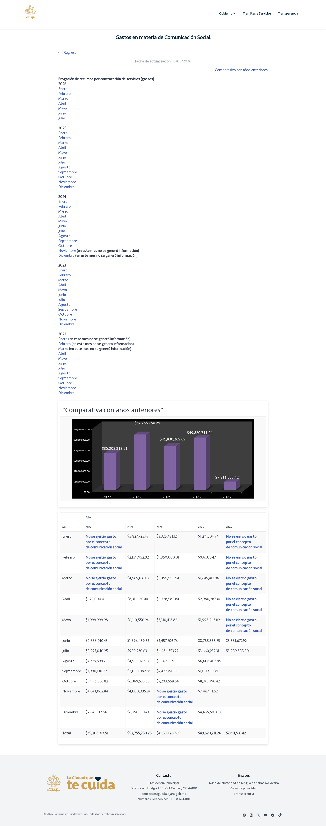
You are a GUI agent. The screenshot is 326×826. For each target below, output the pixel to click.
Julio (61, 118)
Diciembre (66, 186)
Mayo (62, 108)
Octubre (65, 177)
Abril (62, 103)
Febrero (64, 93)
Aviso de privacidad (244, 788)
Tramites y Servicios (257, 13)
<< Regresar (68, 52)
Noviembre (67, 182)
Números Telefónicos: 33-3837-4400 (164, 799)
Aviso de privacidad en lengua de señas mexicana (244, 783)
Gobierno (225, 13)
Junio (62, 113)
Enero (63, 88)
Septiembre (67, 172)
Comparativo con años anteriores (241, 70)
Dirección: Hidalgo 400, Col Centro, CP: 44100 (164, 788)
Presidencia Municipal (163, 783)
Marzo (63, 98)
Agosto (64, 167)
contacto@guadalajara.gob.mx (164, 794)
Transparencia (288, 13)
